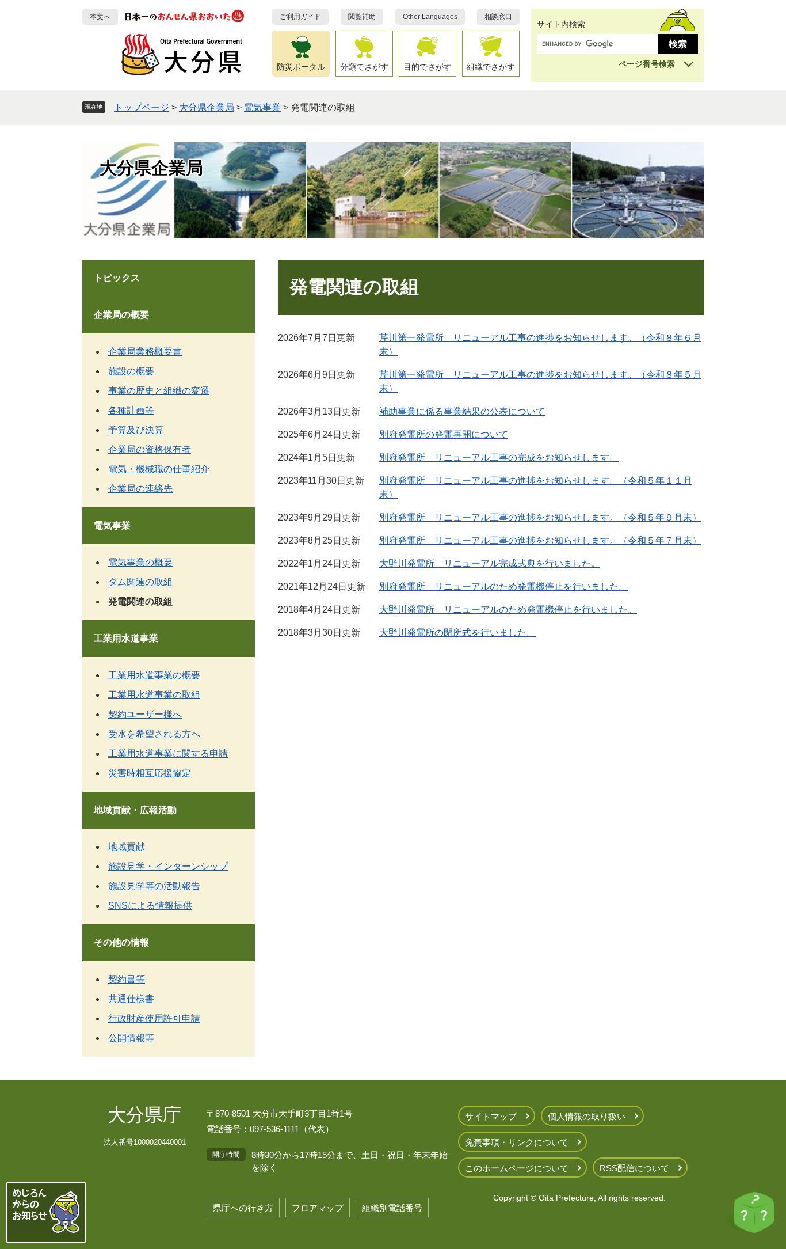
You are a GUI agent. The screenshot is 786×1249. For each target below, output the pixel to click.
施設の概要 (131, 371)
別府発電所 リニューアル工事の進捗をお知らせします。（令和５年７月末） (540, 540)
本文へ (100, 17)
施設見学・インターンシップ (168, 866)
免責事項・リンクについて (516, 1142)
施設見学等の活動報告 (154, 886)
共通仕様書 (131, 999)
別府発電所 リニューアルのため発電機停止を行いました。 (503, 586)
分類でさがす (364, 66)
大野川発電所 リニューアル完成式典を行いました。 (489, 563)
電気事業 (262, 107)
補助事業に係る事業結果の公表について (462, 411)
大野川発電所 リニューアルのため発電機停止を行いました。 (508, 609)
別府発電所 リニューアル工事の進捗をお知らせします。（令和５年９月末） (540, 517)
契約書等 (126, 979)
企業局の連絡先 (140, 488)
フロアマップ (318, 1208)
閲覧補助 (362, 17)
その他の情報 (121, 942)
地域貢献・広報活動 (135, 810)
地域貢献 (126, 847)
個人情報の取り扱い (586, 1116)
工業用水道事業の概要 (154, 675)
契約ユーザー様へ (145, 714)
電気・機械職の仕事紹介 (158, 469)
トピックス (117, 278)
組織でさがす (491, 66)
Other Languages (430, 17)
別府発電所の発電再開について (443, 434)
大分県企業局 (206, 107)
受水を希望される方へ (154, 734)
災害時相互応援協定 (149, 773)
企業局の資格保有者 (149, 449)
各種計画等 (131, 410)
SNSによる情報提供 (150, 905)
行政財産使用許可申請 (154, 1018)
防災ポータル (301, 66)
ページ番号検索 (647, 64)
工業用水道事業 (126, 638)
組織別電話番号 (392, 1208)
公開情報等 (131, 1038)
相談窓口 (498, 17)
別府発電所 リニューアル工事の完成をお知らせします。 (499, 457)
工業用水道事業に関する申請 (168, 753)
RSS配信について (634, 1168)
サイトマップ (491, 1116)
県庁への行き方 (243, 1208)
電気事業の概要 (140, 562)
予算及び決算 (135, 430)
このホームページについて (516, 1168)
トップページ (141, 107)
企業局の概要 (121, 315)
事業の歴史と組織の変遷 (158, 391)
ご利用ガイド (300, 17)
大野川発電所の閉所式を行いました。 (457, 632)
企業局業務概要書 (145, 351)
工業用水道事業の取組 (154, 695)
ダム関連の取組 (140, 582)
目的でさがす (427, 66)
